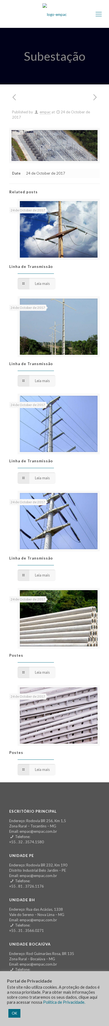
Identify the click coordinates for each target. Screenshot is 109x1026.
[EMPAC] (54, 14)
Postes (16, 655)
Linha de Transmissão (31, 266)
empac (45, 112)
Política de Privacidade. (64, 1002)
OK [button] (14, 1013)
